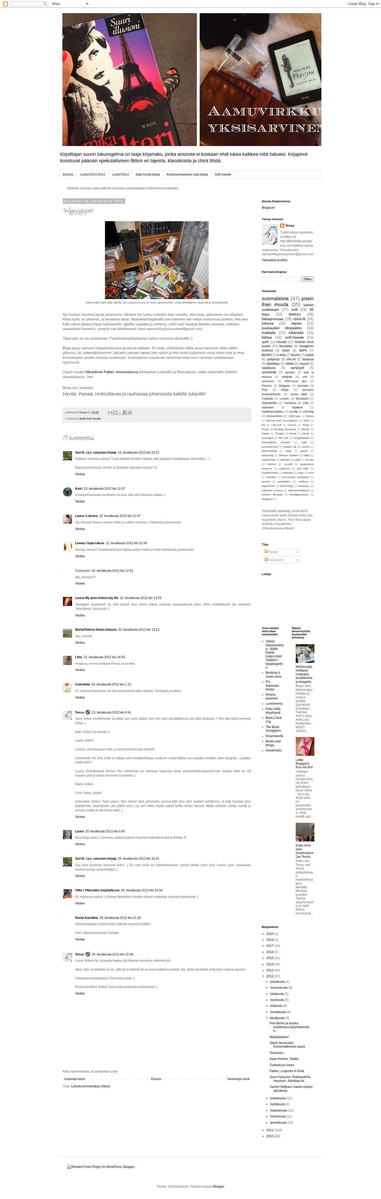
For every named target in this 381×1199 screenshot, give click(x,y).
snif (304, 376)
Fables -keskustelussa (121, 372)
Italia (306, 420)
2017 (270, 946)
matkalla (269, 333)
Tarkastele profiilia (274, 260)
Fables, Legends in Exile (287, 1071)
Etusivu (68, 174)
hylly (304, 442)
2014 (270, 964)
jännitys (290, 372)
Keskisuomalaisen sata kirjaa (187, 174)
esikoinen (268, 407)
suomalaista (275, 298)
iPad (264, 389)
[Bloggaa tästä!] (115, 412)
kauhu (295, 355)
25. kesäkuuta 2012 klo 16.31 (138, 858)
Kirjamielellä (274, 736)
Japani (296, 323)
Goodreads (273, 750)
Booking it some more (273, 674)
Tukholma (290, 403)
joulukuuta (278, 982)
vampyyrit (297, 368)
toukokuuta (278, 1098)
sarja (301, 472)
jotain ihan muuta (90, 418)
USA (305, 403)
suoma (266, 481)
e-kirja (281, 355)
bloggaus (284, 385)
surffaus (303, 481)
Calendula (82, 684)
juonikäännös (270, 446)
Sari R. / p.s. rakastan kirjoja (95, 452)
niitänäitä (296, 333)
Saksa (265, 433)
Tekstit (272, 552)
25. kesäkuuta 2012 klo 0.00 (105, 831)
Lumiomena (274, 703)
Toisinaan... (278, 1053)
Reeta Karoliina (86, 918)
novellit (288, 464)
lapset (304, 450)
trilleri (286, 350)
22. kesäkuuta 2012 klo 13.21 (139, 629)
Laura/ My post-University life (96, 598)
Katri (78, 488)
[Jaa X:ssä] (120, 412)
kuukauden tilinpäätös (282, 328)
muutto (309, 459)
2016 (270, 952)
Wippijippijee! (279, 1037)
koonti (305, 446)
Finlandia (267, 398)
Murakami (302, 398)
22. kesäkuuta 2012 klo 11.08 (126, 543)
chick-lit (299, 319)
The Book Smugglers (273, 728)
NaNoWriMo (269, 403)
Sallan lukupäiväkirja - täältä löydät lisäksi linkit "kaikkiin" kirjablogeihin (275, 654)
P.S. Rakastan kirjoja (272, 685)
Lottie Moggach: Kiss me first (304, 763)
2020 (270, 934)
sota (311, 472)
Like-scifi (276, 424)
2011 (270, 1130)
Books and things (273, 743)
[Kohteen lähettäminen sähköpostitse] (110, 412)
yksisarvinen (274, 415)
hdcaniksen (94, 372)
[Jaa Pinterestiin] (129, 412)
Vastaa (80, 474)
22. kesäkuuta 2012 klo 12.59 (140, 598)
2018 (270, 940)
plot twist (303, 468)
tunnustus (268, 381)
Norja (306, 424)
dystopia (303, 385)
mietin (289, 364)
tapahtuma (268, 485)
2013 (270, 970)
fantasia (308, 359)
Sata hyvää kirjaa (148, 174)
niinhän (271, 464)
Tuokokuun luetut (282, 1065)
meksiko (285, 459)
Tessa (79, 712)
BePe (303, 350)
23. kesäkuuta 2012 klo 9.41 (111, 712)
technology (286, 485)
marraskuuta (279, 987)
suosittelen (284, 481)
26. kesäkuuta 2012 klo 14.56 (142, 890)
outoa (310, 355)
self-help (308, 411)
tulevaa (268, 323)
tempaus (304, 485)
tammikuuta (278, 1122)
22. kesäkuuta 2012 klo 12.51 (112, 570)
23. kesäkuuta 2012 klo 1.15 (111, 684)
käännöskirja (269, 450)
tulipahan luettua (272, 490)
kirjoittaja (273, 364)
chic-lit (290, 359)
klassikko (285, 346)
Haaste (282, 342)
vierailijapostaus (299, 494)
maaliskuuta (279, 1110)
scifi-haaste (294, 337)
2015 (270, 958)
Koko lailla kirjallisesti (273, 710)
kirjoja (284, 389)
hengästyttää (301, 437)
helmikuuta (278, 1116)
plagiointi (284, 468)
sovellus (271, 477)
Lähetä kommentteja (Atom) (90, 1086)
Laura (79, 831)
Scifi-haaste (223, 174)
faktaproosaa (272, 319)
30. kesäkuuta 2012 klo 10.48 (112, 954)
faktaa (267, 337)
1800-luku (294, 416)
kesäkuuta (277, 1018)
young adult (298, 394)
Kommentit (276, 560)
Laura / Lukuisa (86, 516)
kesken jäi (290, 446)
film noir (283, 437)
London (284, 398)
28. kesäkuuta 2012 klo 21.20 (120, 918)
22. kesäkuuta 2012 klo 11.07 (104, 488)
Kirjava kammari (272, 696)
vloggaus (267, 498)
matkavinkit (268, 459)
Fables (310, 416)
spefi (265, 342)
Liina (78, 657)
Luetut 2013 (120, 174)
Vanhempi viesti (238, 1079)
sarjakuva (269, 368)
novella (293, 411)
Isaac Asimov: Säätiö (284, 1059)
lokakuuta (277, 994)
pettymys (273, 359)
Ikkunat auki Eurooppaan (282, 420)
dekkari (295, 314)
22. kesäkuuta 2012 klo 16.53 (104, 657)
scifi (294, 309)
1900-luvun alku (295, 381)
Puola (265, 429)
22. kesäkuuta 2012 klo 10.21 (138, 452)
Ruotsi (305, 429)
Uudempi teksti (74, 1079)
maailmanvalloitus (273, 411)
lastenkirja (268, 455)
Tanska (279, 433)
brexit (293, 433)
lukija (306, 455)
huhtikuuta (278, 1104)
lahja (288, 450)
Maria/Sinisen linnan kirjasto (96, 629)
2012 (270, 976)
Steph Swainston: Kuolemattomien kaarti (287, 1044)
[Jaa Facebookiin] (125, 412)
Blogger (218, 1186)
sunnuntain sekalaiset (295, 477)
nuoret (304, 364)
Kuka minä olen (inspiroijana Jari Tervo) (304, 851)
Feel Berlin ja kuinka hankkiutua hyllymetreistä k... (289, 1027)
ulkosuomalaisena (298, 490)
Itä (263, 424)
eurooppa (267, 437)
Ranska (267, 385)
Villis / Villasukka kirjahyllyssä (97, 890)
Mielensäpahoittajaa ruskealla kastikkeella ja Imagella (304, 674)
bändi (305, 433)
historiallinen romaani (276, 442)
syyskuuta (277, 1000)
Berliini (267, 355)
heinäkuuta (278, 1012)
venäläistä (269, 372)
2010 (270, 1136)
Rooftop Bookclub (285, 429)
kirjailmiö (297, 407)
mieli (297, 459)
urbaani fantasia (272, 494)
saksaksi (288, 472)
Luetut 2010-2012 (92, 174)
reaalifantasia (270, 472)
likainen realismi (288, 455)
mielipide (287, 376)
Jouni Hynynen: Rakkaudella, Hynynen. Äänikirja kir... (290, 1078)
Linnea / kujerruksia (89, 543)
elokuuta (276, 1006)
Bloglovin (268, 208)
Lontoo (292, 424)
